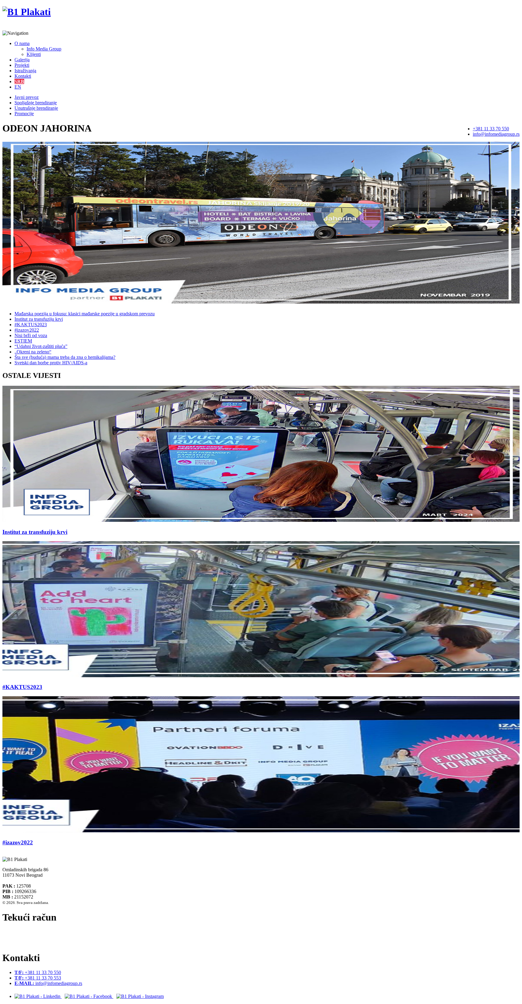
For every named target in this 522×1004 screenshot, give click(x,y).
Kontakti (22, 76)
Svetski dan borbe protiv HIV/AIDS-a (50, 362)
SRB (19, 81)
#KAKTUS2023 (30, 324)
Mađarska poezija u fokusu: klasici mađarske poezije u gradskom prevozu (84, 313)
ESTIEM (23, 340)
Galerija (22, 59)
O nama (22, 43)
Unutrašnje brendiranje (36, 108)
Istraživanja (25, 70)
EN (17, 86)
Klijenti (34, 54)
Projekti (21, 65)
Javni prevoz (26, 97)
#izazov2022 (26, 330)
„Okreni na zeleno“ (32, 351)
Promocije (24, 113)
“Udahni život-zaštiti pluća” (40, 346)
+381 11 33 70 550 (491, 128)
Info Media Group (44, 48)
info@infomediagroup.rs (496, 134)
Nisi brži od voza (30, 335)
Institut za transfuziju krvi (38, 319)
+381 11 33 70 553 (37, 977)
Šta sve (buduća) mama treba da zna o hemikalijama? (64, 357)
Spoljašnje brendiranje (35, 102)
